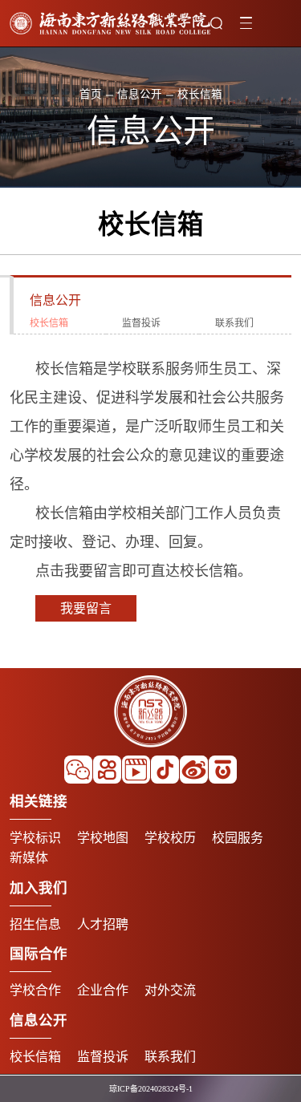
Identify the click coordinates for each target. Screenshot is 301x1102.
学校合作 (35, 990)
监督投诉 (141, 323)
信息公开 (139, 95)
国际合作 (38, 954)
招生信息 (35, 924)
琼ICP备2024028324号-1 (151, 1088)
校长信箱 (49, 323)
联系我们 (234, 323)
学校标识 (35, 838)
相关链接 (38, 801)
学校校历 (170, 838)
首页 (90, 95)
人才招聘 (102, 924)
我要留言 (86, 608)
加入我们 (38, 888)
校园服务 (237, 838)
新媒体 (29, 858)
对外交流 (170, 990)
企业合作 (102, 990)
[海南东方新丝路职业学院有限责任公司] (110, 23)
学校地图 (102, 838)
